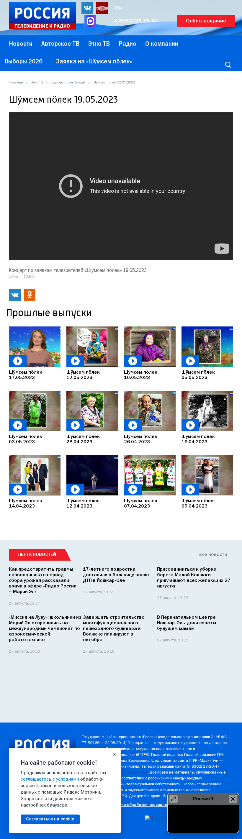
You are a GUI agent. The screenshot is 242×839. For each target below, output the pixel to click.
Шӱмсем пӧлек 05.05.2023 (198, 375)
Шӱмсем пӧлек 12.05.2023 (83, 375)
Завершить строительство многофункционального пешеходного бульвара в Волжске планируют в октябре (114, 628)
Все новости (213, 555)
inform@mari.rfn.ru (132, 772)
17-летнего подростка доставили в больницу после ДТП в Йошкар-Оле (116, 575)
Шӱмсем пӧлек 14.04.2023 (25, 503)
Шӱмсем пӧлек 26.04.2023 (140, 439)
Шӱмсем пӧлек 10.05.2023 (140, 375)
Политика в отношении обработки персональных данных (136, 805)
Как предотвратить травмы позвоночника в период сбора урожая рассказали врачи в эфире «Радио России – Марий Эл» (42, 580)
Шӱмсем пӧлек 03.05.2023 (25, 439)
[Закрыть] (114, 754)
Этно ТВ (37, 82)
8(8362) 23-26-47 (136, 21)
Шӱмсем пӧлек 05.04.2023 (198, 503)
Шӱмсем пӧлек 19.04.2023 (198, 439)
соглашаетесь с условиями (50, 779)
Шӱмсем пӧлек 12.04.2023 (83, 503)
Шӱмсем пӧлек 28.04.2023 (83, 439)
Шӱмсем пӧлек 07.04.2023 (140, 503)
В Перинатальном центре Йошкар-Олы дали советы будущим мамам (186, 623)
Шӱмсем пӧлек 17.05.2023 (25, 375)
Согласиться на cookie (50, 819)
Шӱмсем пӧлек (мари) (67, 82)
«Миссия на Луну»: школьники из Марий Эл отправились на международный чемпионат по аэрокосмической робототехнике (45, 628)
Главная (16, 82)
